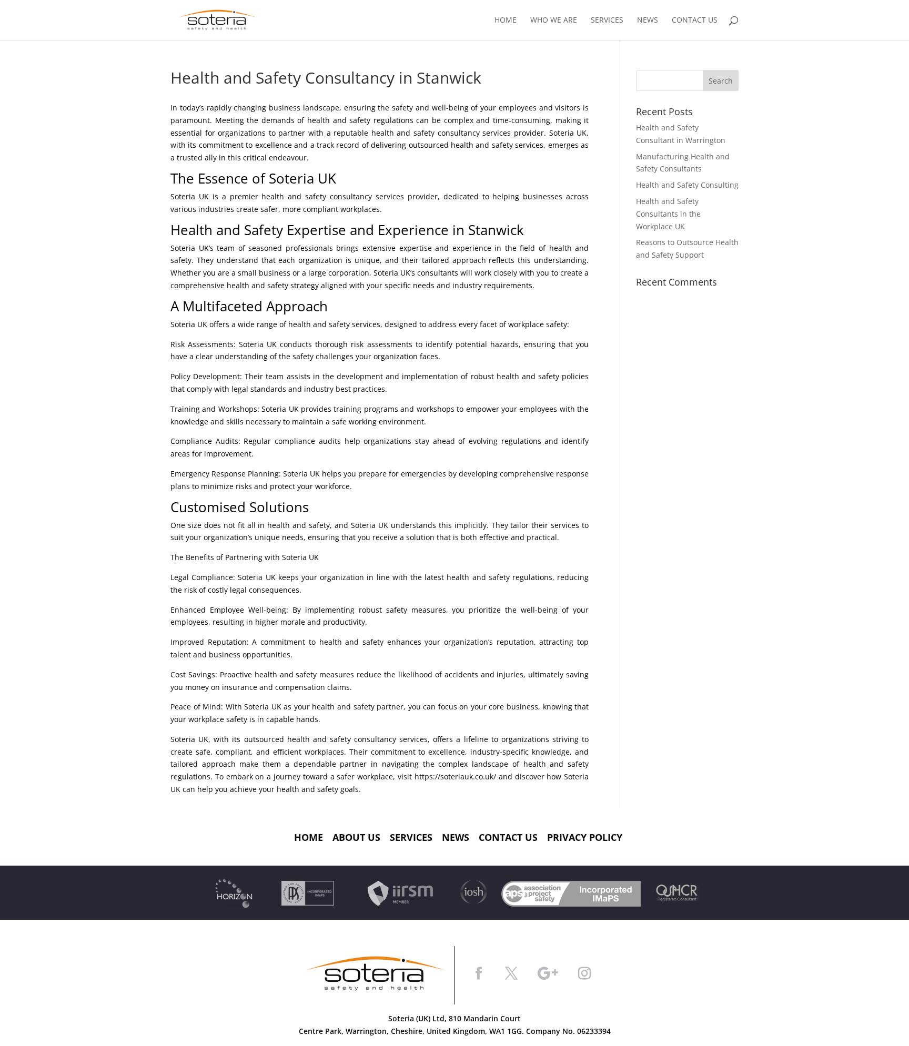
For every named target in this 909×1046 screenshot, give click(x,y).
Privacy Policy (584, 837)
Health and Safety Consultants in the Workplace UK (668, 213)
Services (607, 20)
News (647, 20)
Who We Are (553, 20)
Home (505, 20)
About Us (356, 837)
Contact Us (695, 20)
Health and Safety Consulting (687, 185)
